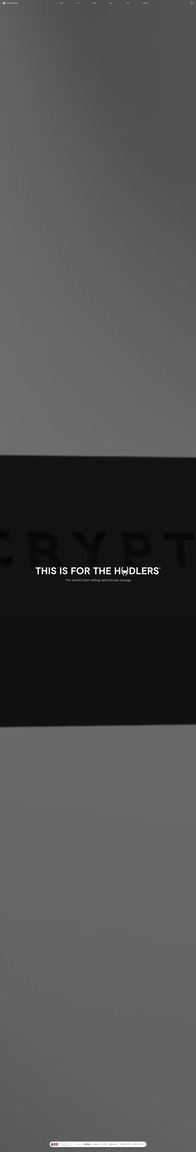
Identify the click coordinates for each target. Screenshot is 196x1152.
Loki (78, 3)
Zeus (94, 3)
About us (145, 3)
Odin (127, 3)
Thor (110, 3)
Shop (61, 3)
